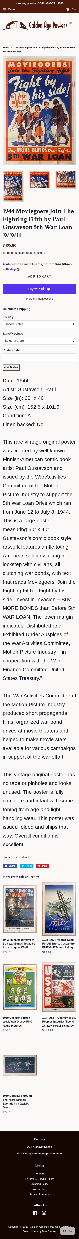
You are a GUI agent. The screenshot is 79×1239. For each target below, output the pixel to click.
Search (39, 1173)
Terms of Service (39, 1194)
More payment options (39, 298)
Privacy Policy (40, 1189)
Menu (11, 9)
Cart (73, 9)
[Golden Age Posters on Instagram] (44, 1213)
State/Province (13, 333)
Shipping (9, 252)
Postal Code (11, 350)
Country (8, 317)
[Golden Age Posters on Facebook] (35, 1213)
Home (6, 47)
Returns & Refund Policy (39, 1178)
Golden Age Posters (41, 1226)
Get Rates (11, 367)
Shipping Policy (39, 1183)
